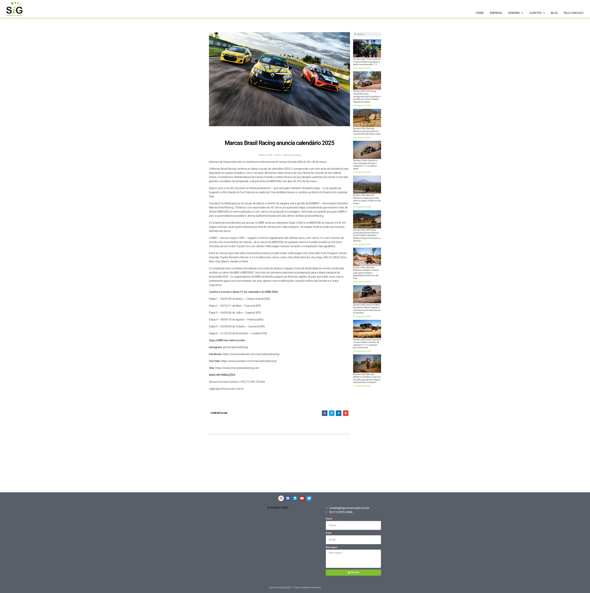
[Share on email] (345, 413)
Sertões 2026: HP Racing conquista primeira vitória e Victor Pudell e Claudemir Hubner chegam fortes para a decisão (366, 235)
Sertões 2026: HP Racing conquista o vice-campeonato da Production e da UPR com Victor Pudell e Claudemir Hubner (366, 96)
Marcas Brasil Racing (292, 155)
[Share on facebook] (324, 413)
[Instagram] (281, 498)
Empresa (496, 12)
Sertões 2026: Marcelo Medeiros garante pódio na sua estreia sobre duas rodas (367, 131)
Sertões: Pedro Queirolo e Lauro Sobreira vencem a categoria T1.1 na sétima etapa (365, 164)
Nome (329, 518)
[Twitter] (309, 498)
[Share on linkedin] (338, 413)
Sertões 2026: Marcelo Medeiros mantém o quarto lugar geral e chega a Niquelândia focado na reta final (366, 272)
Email (329, 533)
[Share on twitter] (331, 413)
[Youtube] (302, 498)
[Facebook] (288, 498)
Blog (554, 12)
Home (480, 12)
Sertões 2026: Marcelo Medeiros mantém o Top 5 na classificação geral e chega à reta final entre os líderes (366, 378)
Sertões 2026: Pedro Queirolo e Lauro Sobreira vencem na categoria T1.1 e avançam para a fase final (367, 343)
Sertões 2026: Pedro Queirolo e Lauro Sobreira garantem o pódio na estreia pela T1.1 (367, 62)
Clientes (535, 12)
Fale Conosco (573, 12)
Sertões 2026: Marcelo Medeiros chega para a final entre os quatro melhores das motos (367, 199)
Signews (514, 12)
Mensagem (332, 547)
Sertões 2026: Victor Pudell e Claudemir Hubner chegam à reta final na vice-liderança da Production (367, 309)
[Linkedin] (295, 498)
